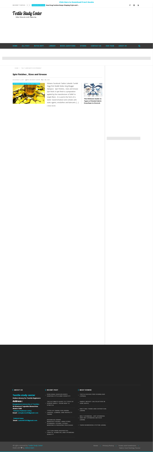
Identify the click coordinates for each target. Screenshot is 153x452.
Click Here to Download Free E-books (76, 2)
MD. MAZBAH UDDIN (33, 80)
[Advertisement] (99, 25)
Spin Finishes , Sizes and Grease (30, 74)
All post (26, 46)
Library (52, 46)
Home (15, 46)
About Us (123, 46)
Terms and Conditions (127, 445)
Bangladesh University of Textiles (26, 404)
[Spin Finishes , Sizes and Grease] (29, 93)
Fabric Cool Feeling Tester (129, 448)
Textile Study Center (35, 445)
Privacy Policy (108, 445)
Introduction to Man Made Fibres (26, 84)
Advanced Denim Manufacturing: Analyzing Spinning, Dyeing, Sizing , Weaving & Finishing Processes (60, 422)
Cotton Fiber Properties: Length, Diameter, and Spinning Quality (60, 432)
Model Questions (67, 46)
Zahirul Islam (29, 448)
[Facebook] (130, 5)
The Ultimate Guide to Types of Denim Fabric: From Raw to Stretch (55, 5)
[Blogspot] (138, 5)
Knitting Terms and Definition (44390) (93, 409)
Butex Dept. (39, 46)
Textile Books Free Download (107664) (92, 395)
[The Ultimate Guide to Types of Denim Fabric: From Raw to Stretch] (93, 90)
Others (83, 46)
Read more (52, 106)
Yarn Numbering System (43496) (93, 425)
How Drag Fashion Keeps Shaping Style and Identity (58, 395)
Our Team (110, 46)
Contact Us (96, 46)
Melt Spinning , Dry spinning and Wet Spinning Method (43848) (92, 418)
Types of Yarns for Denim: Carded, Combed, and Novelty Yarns (59, 412)
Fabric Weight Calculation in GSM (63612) (92, 402)
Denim (34, 5)
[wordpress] (134, 5)
